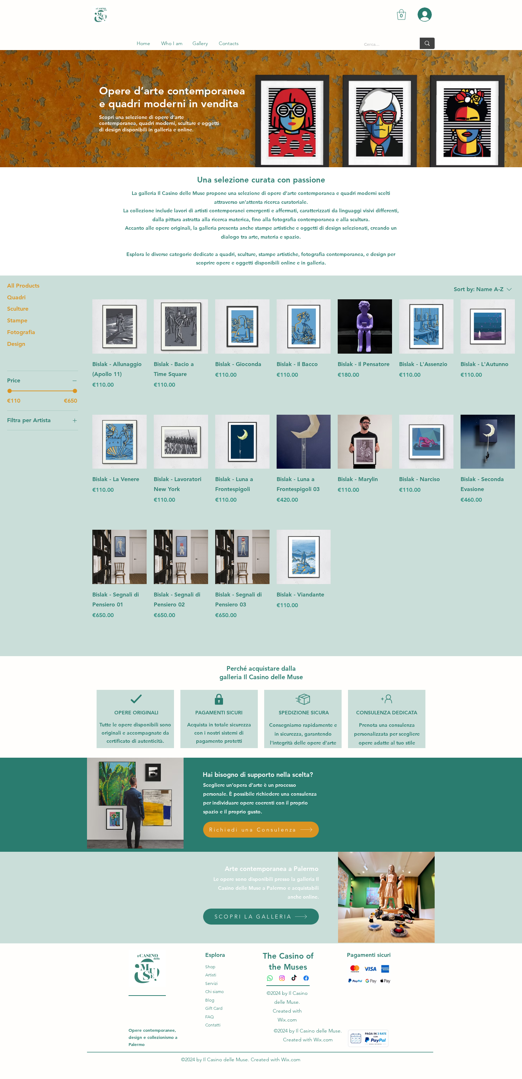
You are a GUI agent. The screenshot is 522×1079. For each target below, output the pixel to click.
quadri (227, 254)
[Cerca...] (427, 43)
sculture (247, 254)
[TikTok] (294, 978)
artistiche (277, 254)
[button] (401, 14)
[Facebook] (306, 978)
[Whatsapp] (269, 978)
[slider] (9, 391)
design (378, 254)
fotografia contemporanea (332, 254)
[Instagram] (282, 978)
